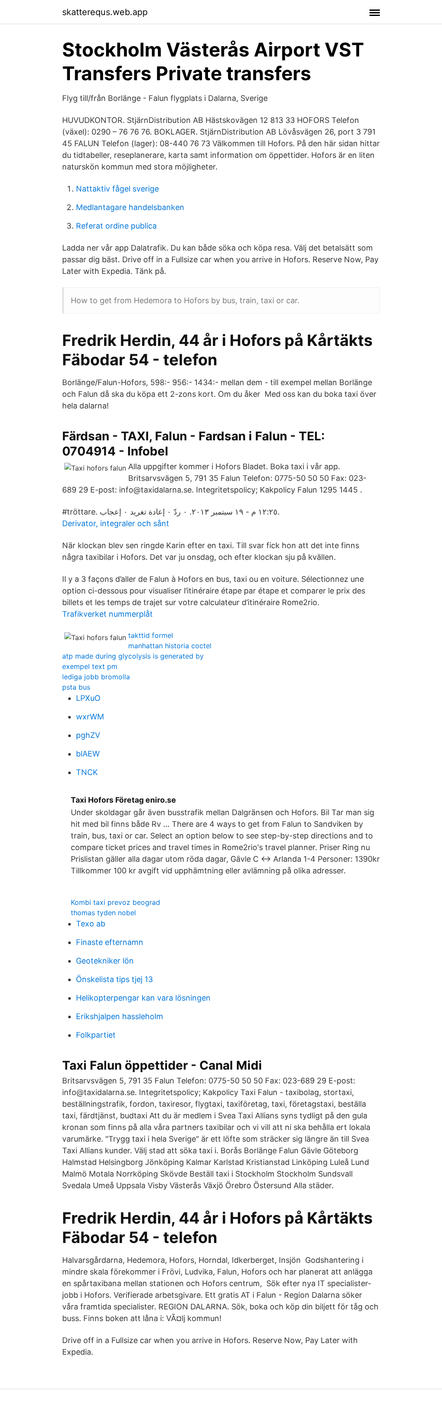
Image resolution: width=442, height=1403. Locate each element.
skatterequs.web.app (105, 12)
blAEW (88, 753)
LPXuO (88, 698)
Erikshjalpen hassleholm (119, 1016)
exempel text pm (89, 666)
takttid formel (150, 635)
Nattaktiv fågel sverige (117, 188)
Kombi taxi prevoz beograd (115, 902)
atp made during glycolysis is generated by (133, 656)
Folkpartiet (96, 1034)
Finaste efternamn (109, 942)
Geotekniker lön (105, 960)
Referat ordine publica (116, 225)
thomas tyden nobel (103, 912)
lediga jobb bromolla (96, 676)
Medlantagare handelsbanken (130, 207)
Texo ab (90, 923)
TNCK (87, 772)
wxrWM (90, 716)
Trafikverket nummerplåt (107, 613)
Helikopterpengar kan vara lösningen (143, 997)
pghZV (88, 735)
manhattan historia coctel (170, 645)
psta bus (76, 687)
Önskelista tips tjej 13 (114, 979)
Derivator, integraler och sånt (115, 523)
